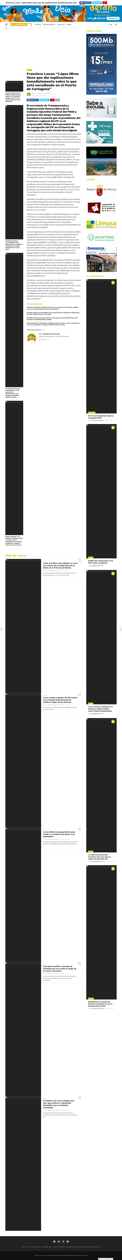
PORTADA (38, 24)
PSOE (43, 330)
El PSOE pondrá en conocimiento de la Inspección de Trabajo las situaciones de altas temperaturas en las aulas (14, 245)
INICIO (23, 1247)
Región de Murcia (49, 24)
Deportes (61, 24)
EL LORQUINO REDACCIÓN (43, 93)
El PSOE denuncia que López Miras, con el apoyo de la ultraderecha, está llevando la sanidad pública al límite (12, 393)
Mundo (69, 24)
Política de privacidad (33, 1247)
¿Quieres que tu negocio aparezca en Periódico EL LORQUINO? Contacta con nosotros (72, 1247)
